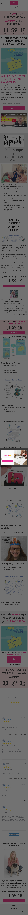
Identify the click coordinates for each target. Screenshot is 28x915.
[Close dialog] (26, 450)
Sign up (7, 460)
